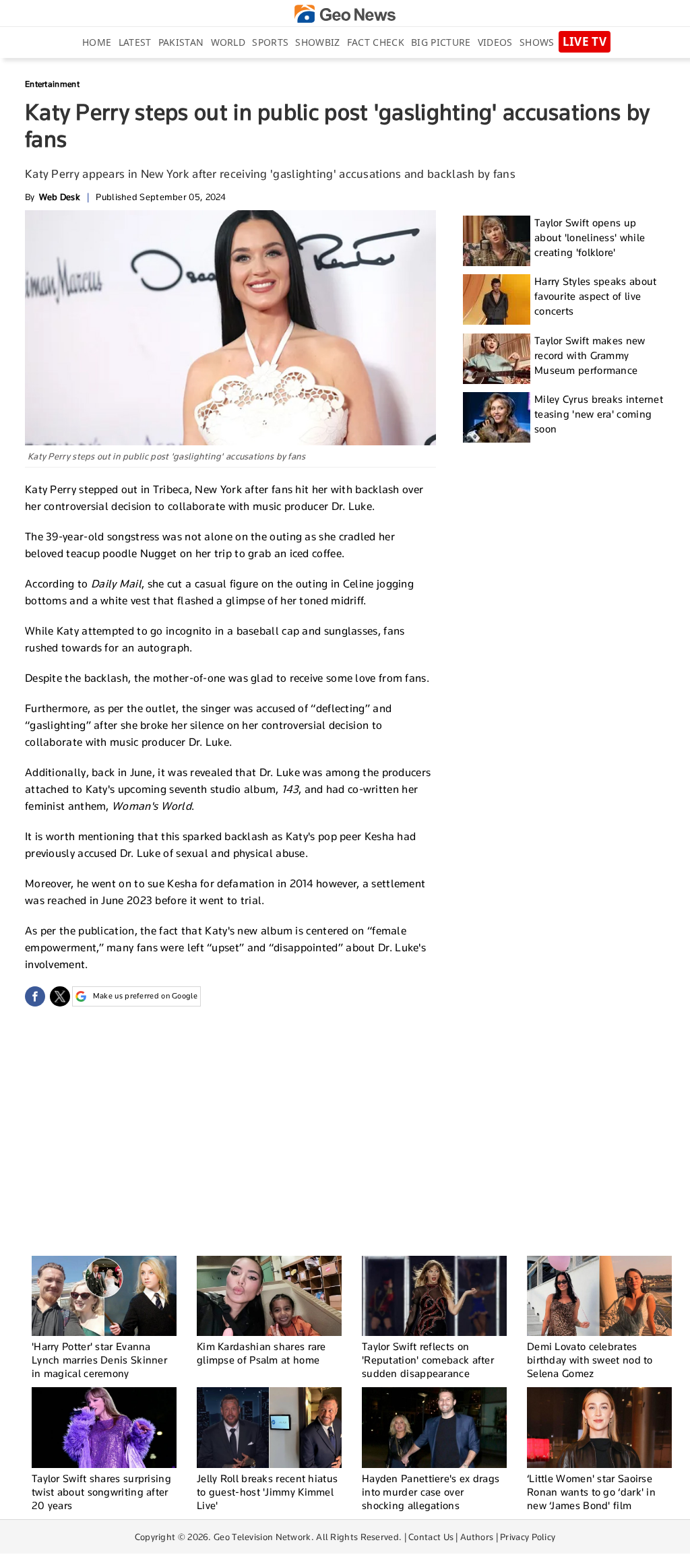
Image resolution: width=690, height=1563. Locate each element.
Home (96, 42)
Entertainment (52, 84)
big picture (440, 42)
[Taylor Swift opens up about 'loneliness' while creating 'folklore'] (496, 241)
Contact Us (430, 1536)
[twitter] (60, 996)
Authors (476, 1536)
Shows (537, 42)
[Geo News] (345, 14)
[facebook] (35, 996)
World (228, 42)
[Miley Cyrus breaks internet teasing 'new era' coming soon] (496, 417)
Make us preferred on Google (145, 995)
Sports (270, 42)
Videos (495, 42)
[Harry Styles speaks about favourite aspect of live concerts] (496, 299)
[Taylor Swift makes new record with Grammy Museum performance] (496, 358)
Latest (135, 42)
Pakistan (180, 42)
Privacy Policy (527, 1536)
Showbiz (317, 42)
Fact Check (375, 42)
